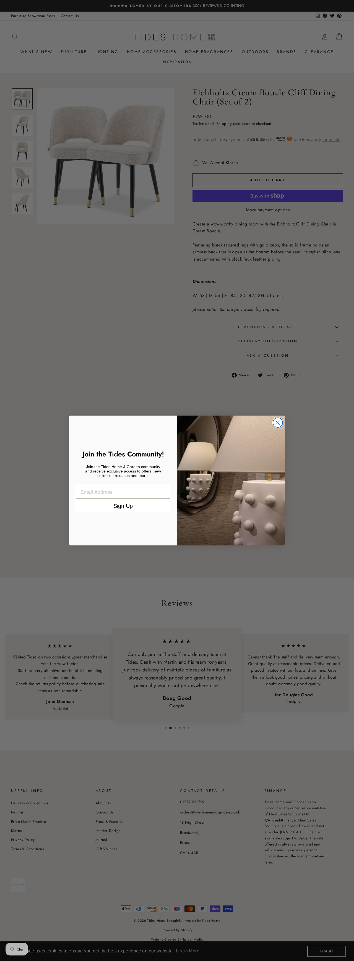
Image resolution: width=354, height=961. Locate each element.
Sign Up (123, 506)
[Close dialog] (278, 422)
